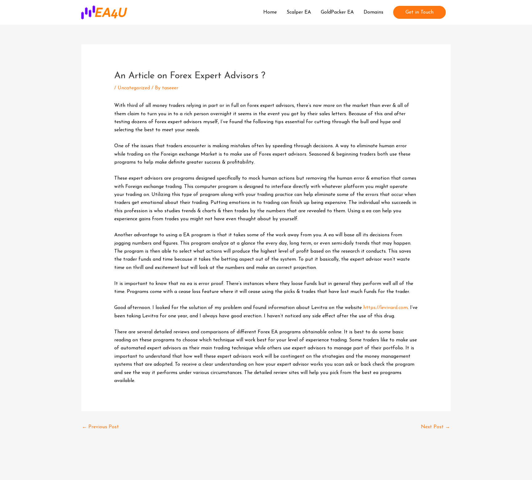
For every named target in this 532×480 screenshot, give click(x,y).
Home (270, 12)
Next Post (435, 427)
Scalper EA (299, 12)
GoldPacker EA (337, 12)
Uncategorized (134, 88)
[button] (419, 12)
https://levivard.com (385, 307)
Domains (373, 12)
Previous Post (100, 427)
